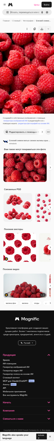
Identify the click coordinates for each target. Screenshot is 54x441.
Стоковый (16, 20)
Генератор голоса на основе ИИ (18, 373)
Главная (6, 20)
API (4, 387)
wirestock (13, 143)
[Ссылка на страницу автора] (5, 142)
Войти (46, 4)
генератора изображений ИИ (15, 120)
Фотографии (28, 20)
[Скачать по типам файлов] (48, 29)
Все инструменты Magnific (15, 395)
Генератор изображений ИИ (16, 366)
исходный (19, 38)
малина (25, 303)
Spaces (6, 360)
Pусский (27, 343)
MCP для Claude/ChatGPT (18, 380)
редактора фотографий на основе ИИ (33, 123)
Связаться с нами (13, 418)
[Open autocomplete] (6, 12)
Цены (36, 4)
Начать (7, 402)
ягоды (36, 303)
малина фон (11, 303)
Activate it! (41, 436)
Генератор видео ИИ (12, 370)
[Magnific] (27, 319)
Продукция (9, 355)
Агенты (9, 384)
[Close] (50, 436)
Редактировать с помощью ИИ (24, 131)
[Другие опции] (27, 29)
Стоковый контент (11, 377)
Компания (8, 410)
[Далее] (42, 132)
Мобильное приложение (14, 391)
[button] (27, 343)
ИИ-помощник (9, 363)
